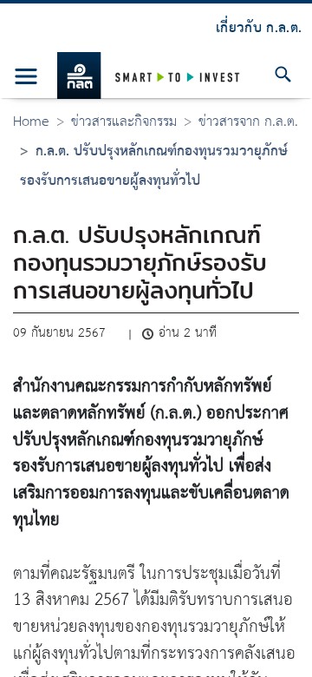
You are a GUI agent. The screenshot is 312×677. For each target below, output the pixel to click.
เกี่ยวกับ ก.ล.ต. (259, 28)
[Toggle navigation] (26, 76)
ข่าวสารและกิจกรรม (124, 121)
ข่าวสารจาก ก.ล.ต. (248, 121)
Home (31, 121)
